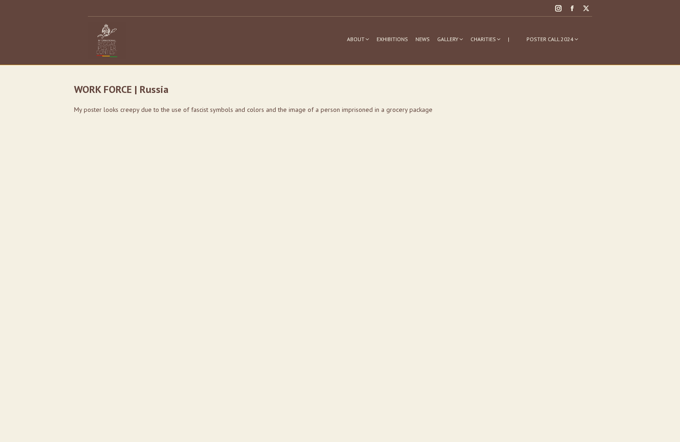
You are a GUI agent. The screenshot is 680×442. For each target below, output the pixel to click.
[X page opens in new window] (586, 8)
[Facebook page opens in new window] (572, 8)
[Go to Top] (666, 428)
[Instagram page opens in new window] (558, 8)
